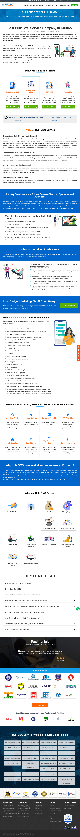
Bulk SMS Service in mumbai (12, 742)
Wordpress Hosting (23, 810)
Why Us (51, 816)
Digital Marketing (64, 5)
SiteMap (23, 833)
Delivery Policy (53, 815)
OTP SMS (49, 92)
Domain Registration (8, 805)
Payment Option (38, 805)
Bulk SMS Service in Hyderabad (67, 742)
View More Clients (40, 705)
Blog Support (37, 807)
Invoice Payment (38, 810)
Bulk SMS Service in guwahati (48, 779)
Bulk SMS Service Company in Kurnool (61, 208)
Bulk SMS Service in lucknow (30, 753)
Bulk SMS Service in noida (30, 774)
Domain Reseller (8, 816)
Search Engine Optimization (10, 813)
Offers (26, 1)
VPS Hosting (22, 815)
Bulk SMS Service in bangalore (48, 742)
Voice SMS (68, 92)
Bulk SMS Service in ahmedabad (30, 742)
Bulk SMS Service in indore (30, 758)
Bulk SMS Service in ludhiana (66, 763)
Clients (57, 1)
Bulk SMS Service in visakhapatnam (31, 765)
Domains (41, 5)
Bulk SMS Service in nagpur (67, 753)
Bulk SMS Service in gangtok (66, 774)
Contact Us (70, 1)
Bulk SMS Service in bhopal (67, 758)
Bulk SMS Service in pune (66, 748)
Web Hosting (7, 807)
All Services (27, 5)
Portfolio (51, 1)
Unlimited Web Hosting (24, 807)
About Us (52, 805)
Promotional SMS (12, 92)
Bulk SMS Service (8, 810)
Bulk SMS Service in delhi (30, 748)
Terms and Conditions (55, 808)
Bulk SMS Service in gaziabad (48, 763)
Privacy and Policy (54, 813)
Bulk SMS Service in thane (48, 758)
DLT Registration (38, 813)
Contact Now (69, 305)
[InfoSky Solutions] (8, 4)
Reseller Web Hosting (24, 816)
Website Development (9, 808)
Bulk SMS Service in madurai (12, 774)
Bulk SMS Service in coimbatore (49, 768)
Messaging (55, 5)
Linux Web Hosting (23, 805)
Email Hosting (7, 811)
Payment (18, 833)
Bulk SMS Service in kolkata (12, 763)
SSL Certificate (7, 815)
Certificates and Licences (55, 821)
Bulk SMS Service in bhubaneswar (67, 781)
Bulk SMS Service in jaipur (12, 753)
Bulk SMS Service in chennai (12, 748)
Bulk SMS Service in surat (48, 748)
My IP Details (38, 808)
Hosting (48, 5)
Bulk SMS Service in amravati (12, 779)
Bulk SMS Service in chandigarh (30, 779)
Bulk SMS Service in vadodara (12, 758)
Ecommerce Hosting (24, 813)
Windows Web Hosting (24, 808)
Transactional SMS (31, 91)
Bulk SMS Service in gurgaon (48, 774)
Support (63, 1)
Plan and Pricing (41, 256)
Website (35, 5)
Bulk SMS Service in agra (66, 768)
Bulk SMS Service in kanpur (49, 753)
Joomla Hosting (22, 811)
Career (51, 819)
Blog (14, 833)
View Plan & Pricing (12, 107)
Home (4, 833)
